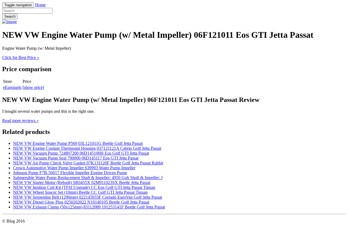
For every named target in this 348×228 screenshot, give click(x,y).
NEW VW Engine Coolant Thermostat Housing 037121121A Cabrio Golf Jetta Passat (87, 148)
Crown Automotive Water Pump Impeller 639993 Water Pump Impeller (74, 167)
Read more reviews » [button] (20, 120)
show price (33, 87)
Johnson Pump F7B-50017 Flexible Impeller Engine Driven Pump (70, 172)
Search (9, 16)
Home (40, 4)
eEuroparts (12, 87)
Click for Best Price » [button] (20, 57)
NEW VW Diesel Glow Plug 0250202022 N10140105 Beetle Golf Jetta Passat (81, 202)
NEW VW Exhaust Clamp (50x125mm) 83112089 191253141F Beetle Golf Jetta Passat (89, 207)
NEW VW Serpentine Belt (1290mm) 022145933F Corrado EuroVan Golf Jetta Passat (87, 197)
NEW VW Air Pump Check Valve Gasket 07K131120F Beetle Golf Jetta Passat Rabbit (88, 163)
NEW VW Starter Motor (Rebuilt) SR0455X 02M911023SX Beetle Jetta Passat (81, 182)
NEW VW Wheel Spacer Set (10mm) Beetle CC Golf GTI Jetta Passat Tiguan (80, 192)
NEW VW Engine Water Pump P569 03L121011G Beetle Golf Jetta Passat (78, 143)
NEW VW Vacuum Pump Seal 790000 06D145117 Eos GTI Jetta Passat (75, 158)
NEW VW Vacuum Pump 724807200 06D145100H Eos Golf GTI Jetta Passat (81, 153)
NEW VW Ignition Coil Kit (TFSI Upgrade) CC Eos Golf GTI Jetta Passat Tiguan (84, 187)
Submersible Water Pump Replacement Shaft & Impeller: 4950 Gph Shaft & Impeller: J (88, 177)
